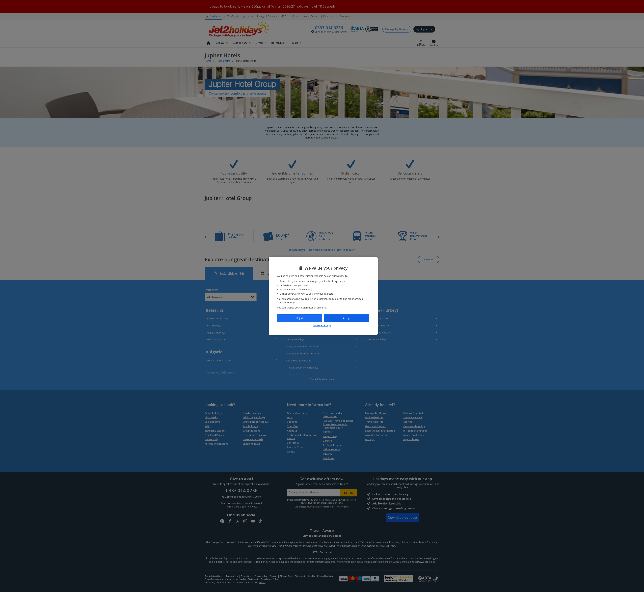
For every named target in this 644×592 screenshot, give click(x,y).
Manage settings (322, 325)
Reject (299, 318)
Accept (346, 318)
